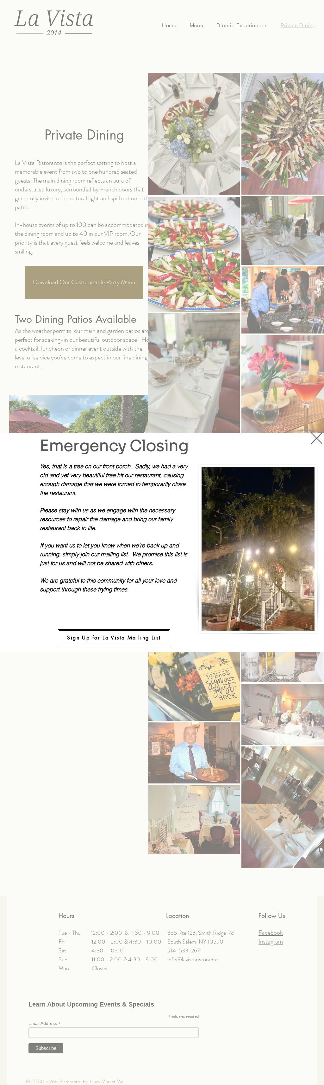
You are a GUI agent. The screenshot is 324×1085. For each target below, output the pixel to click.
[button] (316, 438)
